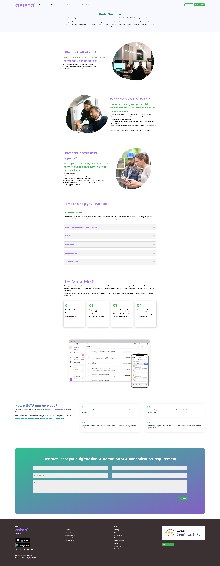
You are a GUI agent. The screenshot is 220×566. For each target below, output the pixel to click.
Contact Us (69, 530)
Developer (117, 546)
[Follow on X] (20, 549)
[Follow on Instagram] (28, 549)
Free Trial (189, 5)
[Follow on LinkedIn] (24, 549)
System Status (70, 535)
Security (117, 549)
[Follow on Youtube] (32, 549)
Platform (42, 5)
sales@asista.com (26, 556)
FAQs (116, 532)
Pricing (60, 5)
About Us (68, 527)
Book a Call (198, 5)
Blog (68, 5)
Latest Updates (119, 541)
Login (116, 543)
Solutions (51, 5)
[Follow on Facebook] (16, 549)
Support (68, 532)
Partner (76, 5)
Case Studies (86, 5)
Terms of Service (71, 538)
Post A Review (168, 544)
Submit (183, 499)
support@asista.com (29, 558)
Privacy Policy (70, 541)
